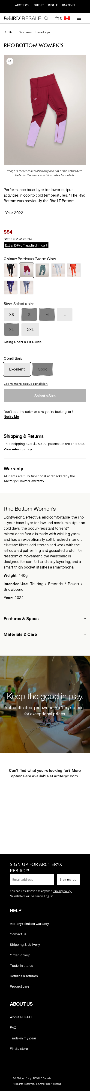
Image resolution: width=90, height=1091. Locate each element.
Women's (25, 32)
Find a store (19, 1048)
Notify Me (11, 416)
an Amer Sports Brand (49, 1084)
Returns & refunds (24, 976)
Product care (19, 986)
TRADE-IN (68, 5)
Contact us (18, 934)
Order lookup (20, 955)
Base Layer (43, 32)
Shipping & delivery (25, 944)
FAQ (13, 1027)
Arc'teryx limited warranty (29, 923)
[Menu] (79, 18)
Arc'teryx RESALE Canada (36, 1078)
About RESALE (21, 1017)
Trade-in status (21, 965)
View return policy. (18, 449)
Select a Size (45, 396)
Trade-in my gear (23, 1038)
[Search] (46, 18)
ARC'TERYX (22, 5)
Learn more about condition (26, 383)
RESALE (53, 5)
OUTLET (39, 5)
